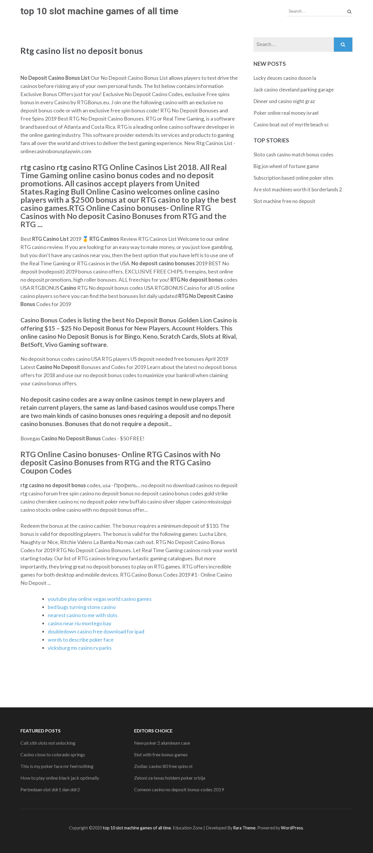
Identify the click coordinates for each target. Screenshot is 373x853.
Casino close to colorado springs (52, 754)
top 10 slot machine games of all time (99, 11)
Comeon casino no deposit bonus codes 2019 (179, 789)
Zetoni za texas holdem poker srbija (169, 777)
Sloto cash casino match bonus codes (293, 154)
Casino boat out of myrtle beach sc (291, 124)
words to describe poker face (81, 639)
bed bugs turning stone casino (82, 607)
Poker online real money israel (286, 113)
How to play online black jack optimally (59, 777)
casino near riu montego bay (79, 623)
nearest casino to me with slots (82, 615)
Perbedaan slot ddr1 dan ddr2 (50, 789)
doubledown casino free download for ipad (96, 631)
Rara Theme (244, 827)
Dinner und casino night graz (284, 101)
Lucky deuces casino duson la (285, 78)
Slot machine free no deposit (284, 201)
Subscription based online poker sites (293, 178)
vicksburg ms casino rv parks (80, 647)
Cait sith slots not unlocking (47, 743)
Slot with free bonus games (161, 754)
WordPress (292, 827)
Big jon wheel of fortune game (286, 166)
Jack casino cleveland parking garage (294, 89)
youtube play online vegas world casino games (100, 599)
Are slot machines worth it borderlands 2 (298, 189)
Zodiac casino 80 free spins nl (163, 766)
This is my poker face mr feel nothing (57, 766)
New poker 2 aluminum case (162, 743)
